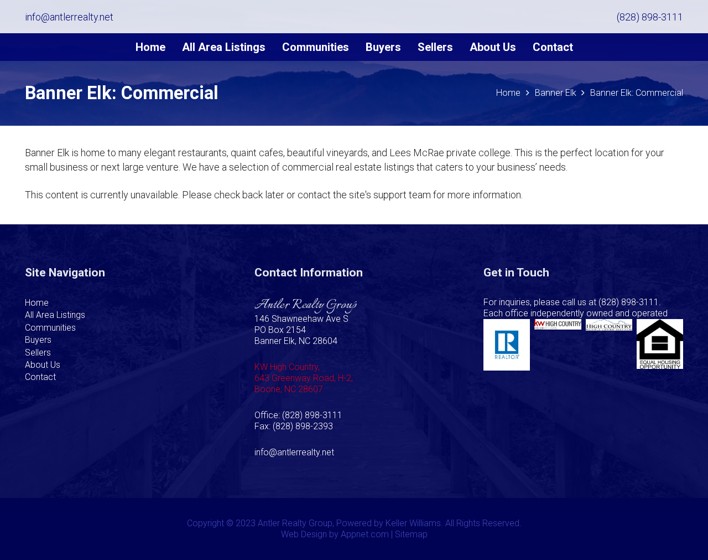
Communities (50, 327)
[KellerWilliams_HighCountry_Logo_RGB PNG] (557, 345)
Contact (40, 377)
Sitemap (411, 534)
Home (37, 302)
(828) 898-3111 (628, 302)
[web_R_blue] (506, 345)
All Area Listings (55, 315)
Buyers (38, 340)
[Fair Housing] (660, 345)
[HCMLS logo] (609, 345)
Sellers (38, 352)
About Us (42, 364)
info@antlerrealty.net (294, 452)
